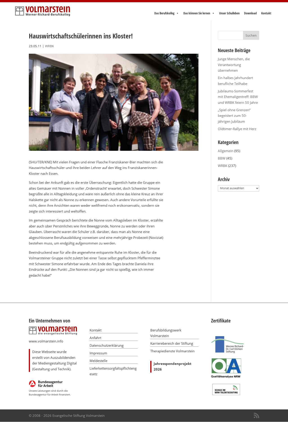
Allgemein (225, 151)
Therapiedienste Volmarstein (172, 351)
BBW (221, 158)
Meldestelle (98, 360)
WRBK (49, 46)
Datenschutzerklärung (107, 345)
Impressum (98, 353)
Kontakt (266, 13)
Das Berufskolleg (164, 13)
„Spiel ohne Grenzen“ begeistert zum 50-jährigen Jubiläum (234, 116)
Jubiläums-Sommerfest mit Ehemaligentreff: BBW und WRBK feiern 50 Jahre (238, 97)
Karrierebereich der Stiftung (171, 343)
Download (250, 13)
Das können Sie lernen (196, 13)
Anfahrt (95, 337)
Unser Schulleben (229, 13)
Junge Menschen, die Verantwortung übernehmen (234, 65)
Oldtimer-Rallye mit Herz (237, 129)
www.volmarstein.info (46, 341)
